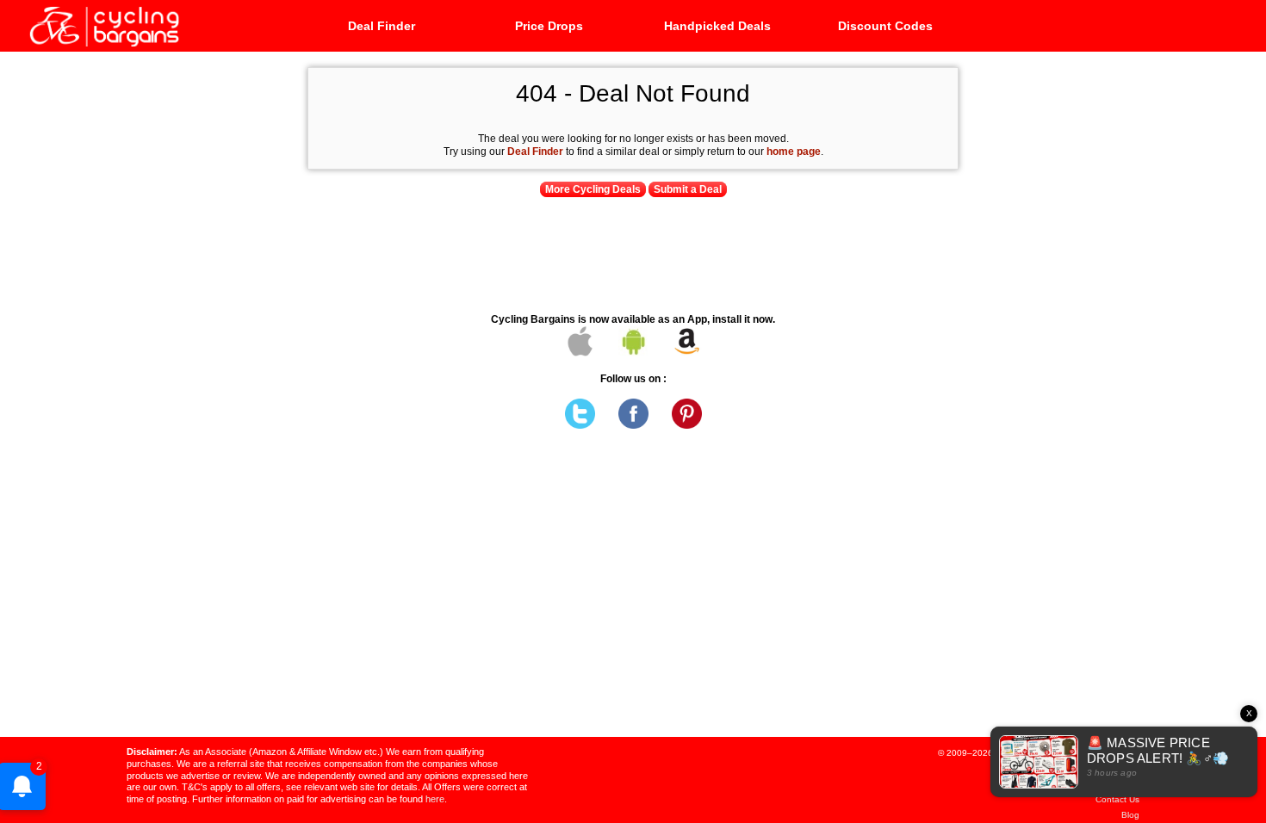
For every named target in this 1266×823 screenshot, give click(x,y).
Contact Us (1117, 799)
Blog (1130, 815)
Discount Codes (885, 26)
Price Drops (549, 26)
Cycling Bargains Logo (103, 24)
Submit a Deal (688, 189)
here (434, 799)
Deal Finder (381, 26)
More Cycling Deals (593, 189)
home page (793, 151)
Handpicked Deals (717, 26)
